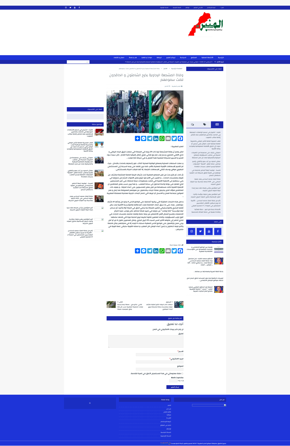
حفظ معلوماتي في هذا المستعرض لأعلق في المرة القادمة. (155, 373)
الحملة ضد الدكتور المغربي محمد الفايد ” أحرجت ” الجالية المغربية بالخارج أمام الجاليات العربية (201, 289)
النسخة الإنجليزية (164, 7)
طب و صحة (133, 57)
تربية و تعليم (170, 57)
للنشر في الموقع (198, 7)
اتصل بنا (168, 418)
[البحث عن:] (78, 61)
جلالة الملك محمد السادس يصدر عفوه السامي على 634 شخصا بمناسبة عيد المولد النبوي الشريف (205, 182)
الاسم (181, 351)
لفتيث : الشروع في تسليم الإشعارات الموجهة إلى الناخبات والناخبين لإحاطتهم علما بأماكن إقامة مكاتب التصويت (205, 135)
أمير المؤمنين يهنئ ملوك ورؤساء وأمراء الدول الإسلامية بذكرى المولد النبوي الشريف (205, 195)
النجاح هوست (175, 443)
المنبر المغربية (176, 86)
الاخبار (166, 86)
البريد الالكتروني (176, 358)
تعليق (180, 333)
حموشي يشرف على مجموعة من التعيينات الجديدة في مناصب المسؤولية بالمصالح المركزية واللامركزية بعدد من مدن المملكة (205, 155)
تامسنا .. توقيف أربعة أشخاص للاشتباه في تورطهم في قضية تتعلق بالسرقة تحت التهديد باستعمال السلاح (205, 173)
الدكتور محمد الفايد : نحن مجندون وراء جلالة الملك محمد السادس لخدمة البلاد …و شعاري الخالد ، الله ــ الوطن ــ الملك (200, 261)
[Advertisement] (118, 34)
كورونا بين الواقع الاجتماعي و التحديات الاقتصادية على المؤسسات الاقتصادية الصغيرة (200, 249)
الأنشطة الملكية (207, 57)
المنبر (222, 7)
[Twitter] (70, 8)
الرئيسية (221, 57)
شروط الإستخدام (211, 7)
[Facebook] (79, 8)
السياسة (183, 57)
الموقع (180, 366)
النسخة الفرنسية (177, 7)
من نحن (168, 408)
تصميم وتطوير (188, 443)
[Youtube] (75, 8)
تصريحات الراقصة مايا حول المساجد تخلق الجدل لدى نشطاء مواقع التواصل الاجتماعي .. (205, 279)
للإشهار (187, 7)
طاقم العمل (167, 412)
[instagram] (66, 8)
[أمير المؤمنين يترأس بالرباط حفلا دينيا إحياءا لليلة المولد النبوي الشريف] (99, 210)
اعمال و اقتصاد (119, 57)
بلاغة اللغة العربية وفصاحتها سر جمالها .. (208, 271)
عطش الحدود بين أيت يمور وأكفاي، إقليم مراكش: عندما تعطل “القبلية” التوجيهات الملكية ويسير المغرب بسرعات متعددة (206, 164)
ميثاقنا (169, 415)
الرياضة (159, 57)
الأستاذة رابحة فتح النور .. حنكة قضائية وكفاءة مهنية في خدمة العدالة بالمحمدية (206, 210)
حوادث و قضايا (146, 57)
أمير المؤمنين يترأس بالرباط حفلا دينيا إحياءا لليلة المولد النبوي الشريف (206, 189)
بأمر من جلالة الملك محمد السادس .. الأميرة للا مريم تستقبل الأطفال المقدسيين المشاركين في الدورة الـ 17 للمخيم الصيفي (205, 203)
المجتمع (194, 57)
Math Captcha (177, 377)
